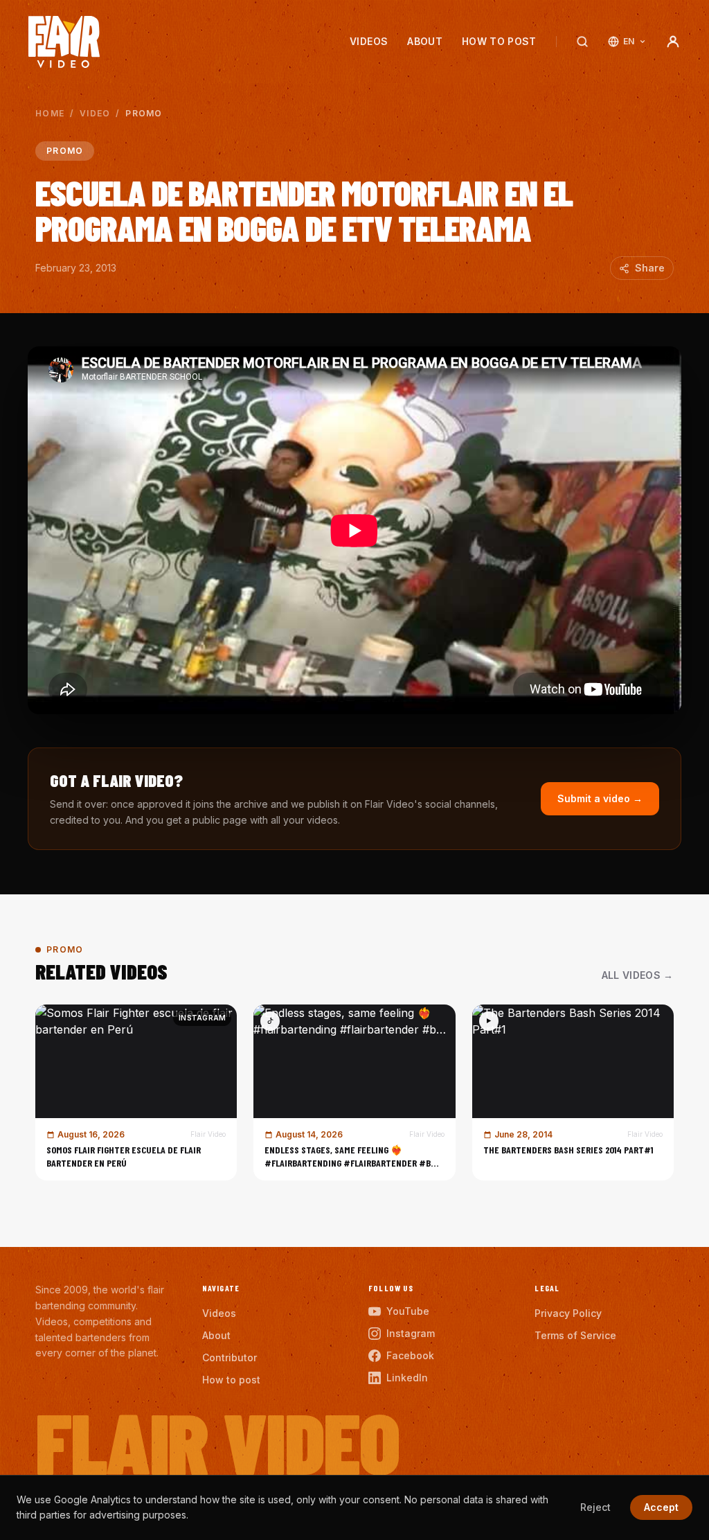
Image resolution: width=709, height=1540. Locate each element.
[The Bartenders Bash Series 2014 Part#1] (573, 1092)
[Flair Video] (64, 42)
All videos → (638, 975)
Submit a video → (600, 798)
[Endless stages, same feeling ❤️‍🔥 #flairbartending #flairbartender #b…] (354, 1092)
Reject (595, 1507)
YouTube (407, 1311)
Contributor (229, 1357)
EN (629, 41)
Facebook (410, 1355)
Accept (661, 1507)
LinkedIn (407, 1377)
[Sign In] (673, 41)
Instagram (410, 1333)
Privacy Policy (568, 1313)
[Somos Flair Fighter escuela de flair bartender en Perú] (136, 1092)
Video (95, 113)
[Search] (582, 41)
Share (650, 268)
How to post (499, 41)
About (424, 41)
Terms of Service (575, 1335)
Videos (369, 41)
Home (49, 113)
